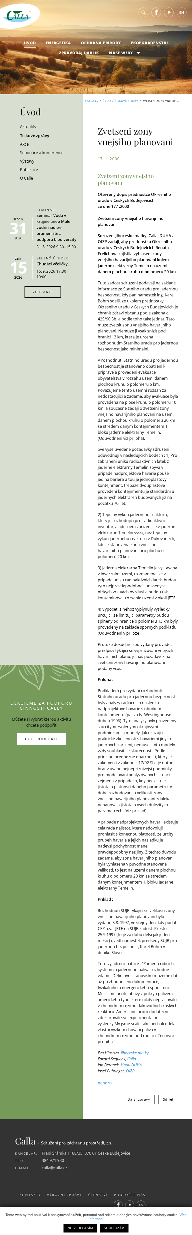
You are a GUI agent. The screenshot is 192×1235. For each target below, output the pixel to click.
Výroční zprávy (64, 1194)
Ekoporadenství (149, 42)
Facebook (156, 12)
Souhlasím (114, 1228)
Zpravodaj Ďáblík (79, 52)
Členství (98, 1194)
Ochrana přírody (101, 42)
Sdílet (168, 1099)
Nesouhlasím (80, 1228)
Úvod (30, 42)
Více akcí (42, 291)
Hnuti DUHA (131, 1065)
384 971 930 (53, 1160)
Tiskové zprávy (127, 101)
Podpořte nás (130, 1194)
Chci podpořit (41, 738)
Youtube (169, 12)
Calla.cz (91, 101)
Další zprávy (139, 1099)
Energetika (58, 42)
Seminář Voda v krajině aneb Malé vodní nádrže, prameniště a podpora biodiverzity (56, 227)
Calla (131, 1059)
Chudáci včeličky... (53, 264)
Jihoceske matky (134, 1053)
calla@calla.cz (54, 1167)
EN (181, 12)
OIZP (130, 1071)
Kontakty (30, 1194)
